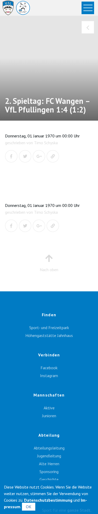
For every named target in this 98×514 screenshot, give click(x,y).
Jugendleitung (49, 455)
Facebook (49, 367)
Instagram (49, 375)
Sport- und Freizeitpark (49, 327)
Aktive (49, 407)
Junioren (49, 415)
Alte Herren (49, 463)
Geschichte (49, 479)
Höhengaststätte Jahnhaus (49, 335)
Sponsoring (49, 471)
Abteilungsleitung (49, 448)
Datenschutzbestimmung (48, 500)
